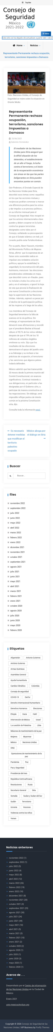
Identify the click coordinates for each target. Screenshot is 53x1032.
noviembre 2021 (17, 552)
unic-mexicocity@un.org (17, 1004)
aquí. (37, 410)
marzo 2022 (15, 532)
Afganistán (15, 658)
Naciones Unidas (30, 742)
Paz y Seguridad (17, 768)
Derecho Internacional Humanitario (25, 703)
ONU (13, 748)
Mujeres (14, 737)
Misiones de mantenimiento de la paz (26, 731)
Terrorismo (26, 801)
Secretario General (18, 790)
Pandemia (15, 762)
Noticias (34, 45)
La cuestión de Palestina (21, 725)
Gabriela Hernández (20, 142)
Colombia (35, 686)
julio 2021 (14, 571)
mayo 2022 (15, 523)
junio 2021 (15, 576)
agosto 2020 (16, 610)
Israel (38, 720)
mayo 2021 (15, 581)
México (14, 742)
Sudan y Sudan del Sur (32, 796)
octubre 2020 (16, 606)
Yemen (13, 818)
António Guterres (18, 663)
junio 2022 (15, 518)
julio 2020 (14, 615)
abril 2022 (14, 528)
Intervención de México (20, 720)
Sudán (13, 801)
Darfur (27, 697)
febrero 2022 (16, 537)
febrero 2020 (16, 630)
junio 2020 (15, 620)
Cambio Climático (18, 686)
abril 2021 (14, 586)
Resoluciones (16, 785)
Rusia (30, 785)
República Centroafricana (21, 779)
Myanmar (27, 737)
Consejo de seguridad (20, 691)
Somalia (14, 796)
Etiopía (13, 714)
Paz (26, 762)
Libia (39, 725)
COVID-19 (15, 697)
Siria (34, 790)
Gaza (24, 714)
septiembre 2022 (17, 508)
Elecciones (37, 708)
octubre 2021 (16, 557)
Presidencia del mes (19, 773)
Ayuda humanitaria (19, 680)
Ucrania (14, 807)
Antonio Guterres (33, 658)
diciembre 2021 (17, 547)
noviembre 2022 (17, 503)
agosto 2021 (16, 567)
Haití (35, 714)
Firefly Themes (42, 1027)
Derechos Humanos (19, 708)
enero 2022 (15, 542)
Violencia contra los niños (21, 813)
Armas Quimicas (17, 669)
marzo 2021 (15, 591)
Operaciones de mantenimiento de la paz (26, 755)
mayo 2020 (15, 625)
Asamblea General (18, 675)
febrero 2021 (16, 596)
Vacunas (27, 807)
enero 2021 (15, 601)
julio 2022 (14, 513)
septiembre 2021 (17, 562)
